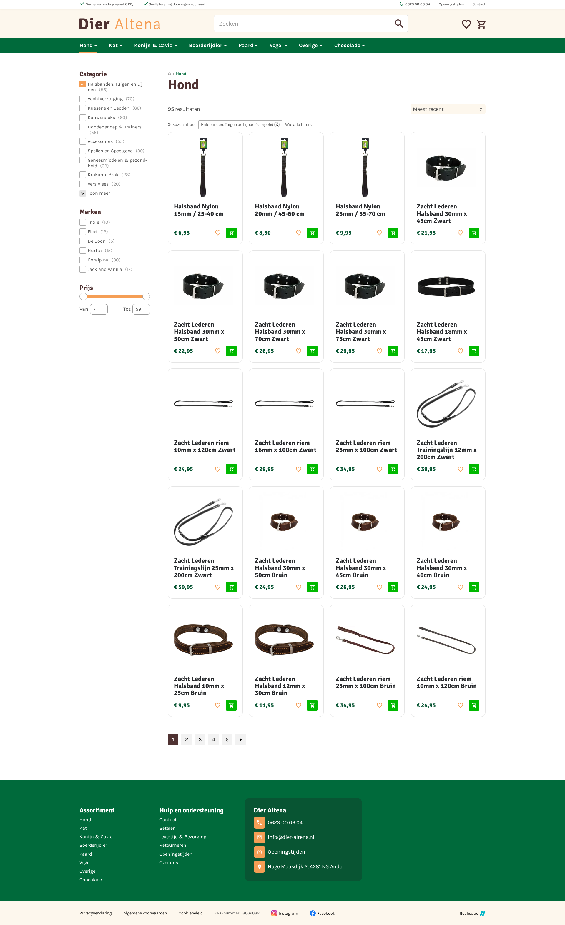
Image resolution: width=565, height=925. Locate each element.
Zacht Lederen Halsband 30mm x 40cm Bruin (442, 568)
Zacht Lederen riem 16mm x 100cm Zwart (285, 446)
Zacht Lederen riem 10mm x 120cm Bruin (447, 682)
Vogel (85, 862)
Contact (168, 819)
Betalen (167, 828)
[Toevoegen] (217, 233)
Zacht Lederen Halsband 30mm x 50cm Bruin (280, 568)
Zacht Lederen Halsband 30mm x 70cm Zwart (280, 331)
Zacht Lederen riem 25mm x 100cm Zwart (366, 446)
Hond (181, 73)
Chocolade (90, 879)
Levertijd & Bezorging (182, 836)
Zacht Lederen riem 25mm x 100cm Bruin (366, 682)
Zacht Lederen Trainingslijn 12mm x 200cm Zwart (447, 450)
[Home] (119, 23)
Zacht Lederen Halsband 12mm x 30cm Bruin (280, 686)
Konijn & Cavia (96, 836)
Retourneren (172, 845)
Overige (87, 871)
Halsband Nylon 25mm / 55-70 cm (360, 209)
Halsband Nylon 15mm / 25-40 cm (199, 209)
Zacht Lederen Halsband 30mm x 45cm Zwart (442, 213)
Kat (83, 828)
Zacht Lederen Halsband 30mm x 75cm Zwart (361, 331)
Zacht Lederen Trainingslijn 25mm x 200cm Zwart (204, 568)
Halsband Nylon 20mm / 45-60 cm (280, 209)
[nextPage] (240, 739)
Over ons (168, 862)
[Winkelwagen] (481, 23)
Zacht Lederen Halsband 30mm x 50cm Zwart (199, 331)
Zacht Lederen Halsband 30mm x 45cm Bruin (361, 568)
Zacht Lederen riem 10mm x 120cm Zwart (204, 446)
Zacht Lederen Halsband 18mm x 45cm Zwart (442, 331)
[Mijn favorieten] (466, 23)
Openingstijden (175, 854)
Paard (85, 854)
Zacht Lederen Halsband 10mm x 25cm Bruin (199, 686)
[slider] (83, 296)
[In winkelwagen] (231, 233)
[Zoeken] (399, 23)
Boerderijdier (93, 845)
